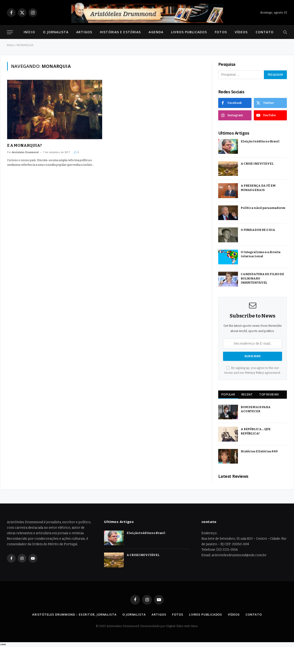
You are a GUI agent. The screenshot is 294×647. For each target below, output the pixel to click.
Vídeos (241, 32)
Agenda (156, 32)
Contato (265, 32)
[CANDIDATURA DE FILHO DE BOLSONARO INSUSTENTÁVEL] (228, 279)
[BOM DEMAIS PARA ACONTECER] (228, 412)
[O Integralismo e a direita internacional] (228, 257)
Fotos (221, 32)
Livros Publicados (189, 32)
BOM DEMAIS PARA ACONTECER (256, 409)
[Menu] (10, 32)
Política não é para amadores (263, 208)
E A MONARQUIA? (24, 145)
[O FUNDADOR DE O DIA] (228, 234)
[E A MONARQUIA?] (54, 109)
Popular (228, 394)
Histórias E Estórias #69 (259, 451)
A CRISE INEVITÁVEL (257, 163)
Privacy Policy (254, 372)
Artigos (84, 32)
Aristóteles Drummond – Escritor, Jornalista (74, 614)
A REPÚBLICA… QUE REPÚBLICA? (256, 431)
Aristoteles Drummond (25, 152)
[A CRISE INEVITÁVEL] (228, 168)
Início (29, 32)
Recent (247, 394)
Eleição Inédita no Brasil (260, 141)
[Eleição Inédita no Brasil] (228, 146)
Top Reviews (269, 394)
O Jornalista (55, 32)
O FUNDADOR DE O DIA (258, 230)
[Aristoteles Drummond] (147, 12)
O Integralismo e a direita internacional (260, 254)
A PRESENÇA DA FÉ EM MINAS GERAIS (258, 188)
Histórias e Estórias (120, 32)
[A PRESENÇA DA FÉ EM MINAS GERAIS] (228, 190)
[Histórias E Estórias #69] (228, 456)
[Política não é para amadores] (228, 212)
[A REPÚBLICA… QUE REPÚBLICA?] (228, 434)
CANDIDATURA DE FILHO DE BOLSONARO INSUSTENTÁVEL (262, 278)
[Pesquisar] (284, 32)
